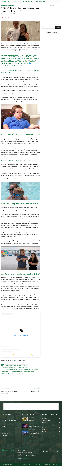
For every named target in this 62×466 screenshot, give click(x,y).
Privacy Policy (5, 435)
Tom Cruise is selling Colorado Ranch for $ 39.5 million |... (34, 433)
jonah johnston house (6, 371)
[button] (54, 1)
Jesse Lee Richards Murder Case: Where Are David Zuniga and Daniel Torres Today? (9, 391)
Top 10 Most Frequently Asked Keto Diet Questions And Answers (34, 419)
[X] (54, 451)
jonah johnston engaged (34, 369)
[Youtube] (57, 451)
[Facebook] (43, 451)
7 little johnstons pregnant (22, 365)
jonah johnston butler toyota (22, 369)
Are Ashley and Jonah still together (8, 367)
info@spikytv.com (27, 458)
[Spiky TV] (5, 1)
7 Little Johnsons (5, 5)
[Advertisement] (51, 13)
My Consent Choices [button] (52, 32)
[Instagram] (47, 451)
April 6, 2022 (6, 73)
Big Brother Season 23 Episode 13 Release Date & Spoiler (34, 426)
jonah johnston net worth (29, 371)
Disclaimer (4, 424)
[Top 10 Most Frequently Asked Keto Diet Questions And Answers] (25, 419)
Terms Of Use (5, 433)
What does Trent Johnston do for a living (10, 373)
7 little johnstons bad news (10, 365)
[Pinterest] (50, 451)
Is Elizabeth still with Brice (22, 367)
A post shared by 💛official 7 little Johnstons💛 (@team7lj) (21, 355)
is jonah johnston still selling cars (8, 369)
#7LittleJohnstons (10, 56)
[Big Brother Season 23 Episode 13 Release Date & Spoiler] (25, 426)
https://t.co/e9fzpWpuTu (12, 66)
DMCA (3, 426)
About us (4, 428)
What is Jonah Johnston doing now (26, 373)
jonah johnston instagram (17, 371)
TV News (12, 5)
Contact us (4, 431)
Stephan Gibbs (5, 13)
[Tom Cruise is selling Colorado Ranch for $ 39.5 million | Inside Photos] (25, 433)
